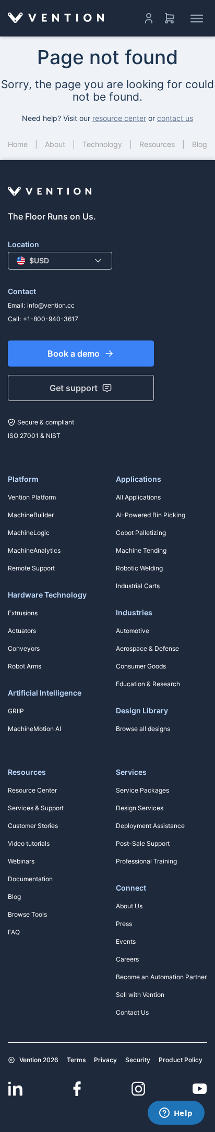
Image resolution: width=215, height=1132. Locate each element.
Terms (76, 1060)
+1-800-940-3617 (50, 319)
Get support (74, 388)
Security (137, 1060)
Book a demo (73, 353)
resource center (119, 118)
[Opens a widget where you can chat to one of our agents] (176, 1114)
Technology (102, 144)
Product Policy (180, 1060)
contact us (175, 118)
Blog (199, 144)
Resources (157, 144)
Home (18, 144)
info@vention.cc (51, 305)
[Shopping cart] (169, 18)
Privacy (105, 1060)
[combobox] (60, 261)
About (55, 144)
